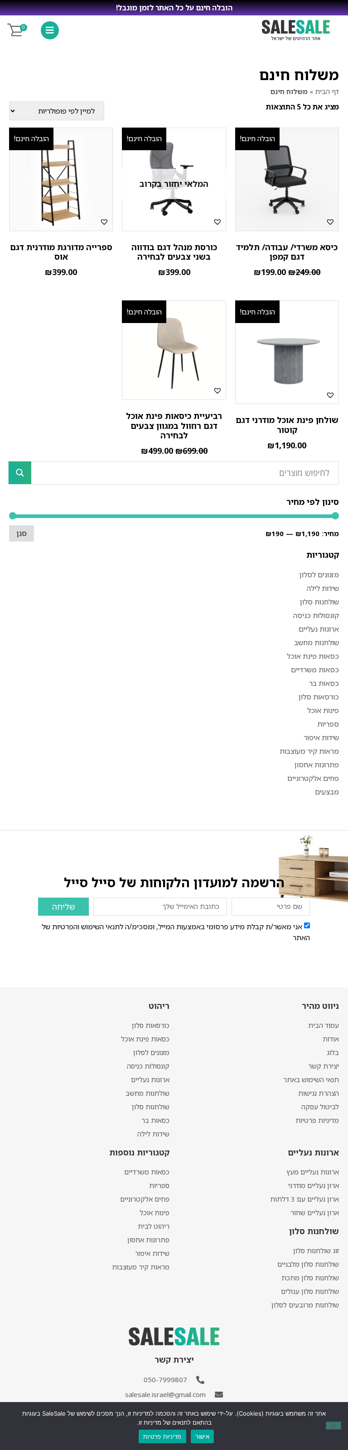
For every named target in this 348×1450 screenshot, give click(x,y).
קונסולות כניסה (316, 615)
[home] (296, 30)
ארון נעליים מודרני (313, 1185)
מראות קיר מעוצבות (309, 751)
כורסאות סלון (319, 697)
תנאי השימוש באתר (311, 1079)
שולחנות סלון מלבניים (308, 1264)
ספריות (328, 724)
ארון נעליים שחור (314, 1212)
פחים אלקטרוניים (313, 778)
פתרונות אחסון (317, 765)
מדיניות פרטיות (317, 1120)
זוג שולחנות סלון (316, 1250)
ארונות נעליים (319, 629)
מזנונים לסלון (319, 575)
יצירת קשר (323, 1065)
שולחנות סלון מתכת (310, 1277)
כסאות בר (324, 683)
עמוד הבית (323, 1025)
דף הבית (327, 91)
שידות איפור (321, 737)
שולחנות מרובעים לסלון (305, 1304)
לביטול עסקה (320, 1106)
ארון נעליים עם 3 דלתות (304, 1198)
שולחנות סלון (319, 602)
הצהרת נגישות (318, 1093)
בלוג (333, 1052)
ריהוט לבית (153, 1226)
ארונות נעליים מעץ (312, 1171)
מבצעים (327, 792)
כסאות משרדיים (315, 670)
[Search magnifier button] (20, 472)
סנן (21, 533)
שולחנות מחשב (316, 642)
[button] (330, 222)
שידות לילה (323, 588)
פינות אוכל (323, 710)
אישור (202, 1436)
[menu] (50, 30)
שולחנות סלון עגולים (310, 1291)
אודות (331, 1038)
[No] (333, 1425)
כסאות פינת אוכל (313, 656)
